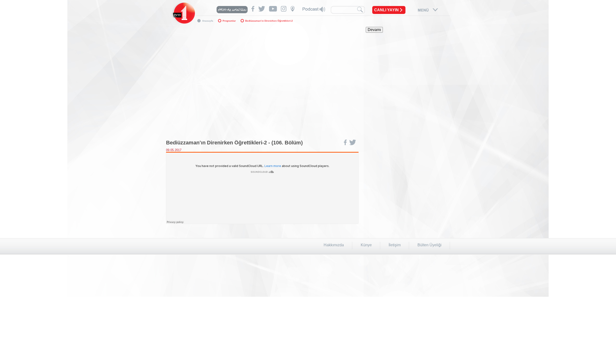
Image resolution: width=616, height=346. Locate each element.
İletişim (395, 245)
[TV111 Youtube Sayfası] (273, 9)
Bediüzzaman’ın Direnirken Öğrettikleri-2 (269, 20)
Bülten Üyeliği (429, 245)
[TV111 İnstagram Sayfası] (284, 9)
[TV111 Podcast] (313, 9)
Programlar (229, 20)
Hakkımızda (334, 245)
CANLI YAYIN (386, 10)
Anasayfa (207, 20)
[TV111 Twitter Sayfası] (261, 9)
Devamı (374, 30)
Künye (366, 245)
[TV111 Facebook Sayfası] (252, 9)
